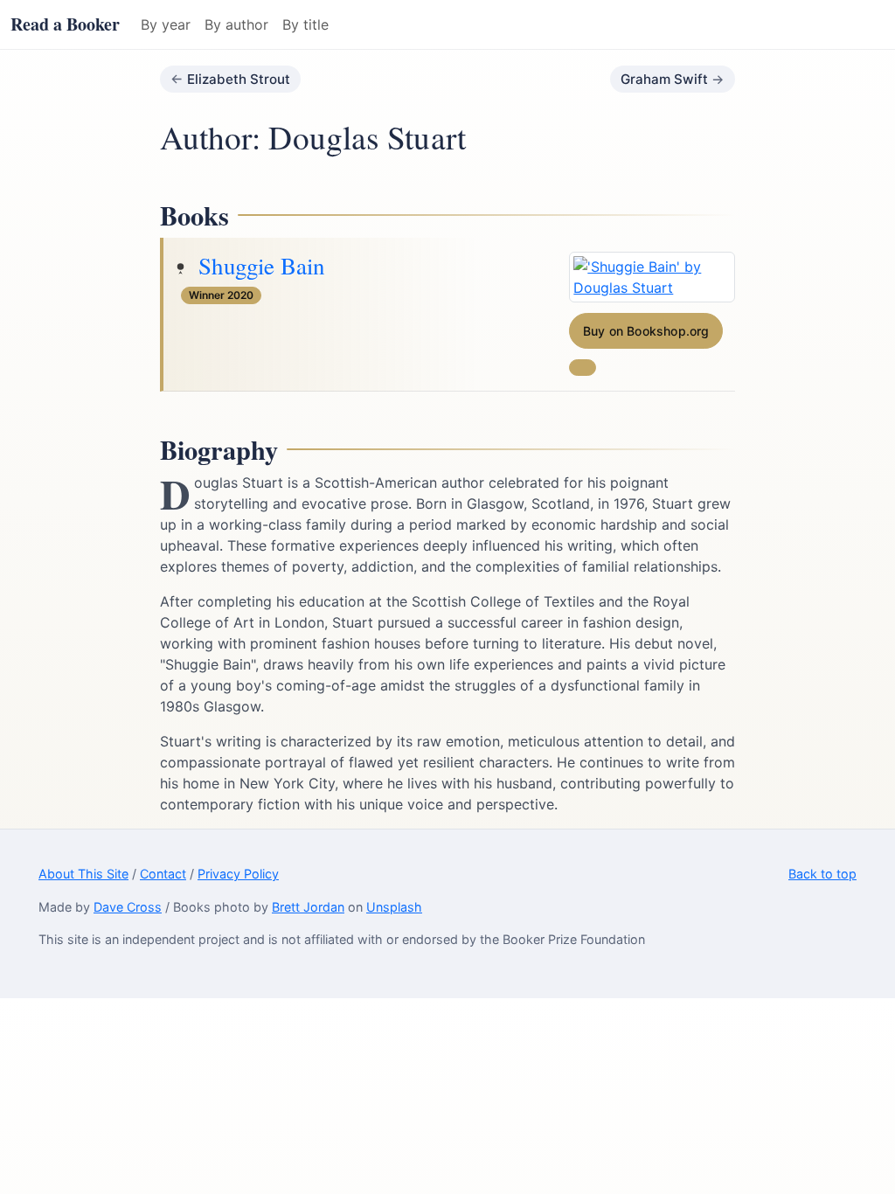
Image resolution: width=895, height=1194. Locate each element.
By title (305, 24)
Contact (163, 873)
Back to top (822, 873)
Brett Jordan (308, 906)
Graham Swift (664, 79)
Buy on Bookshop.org (646, 330)
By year (166, 24)
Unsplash (394, 906)
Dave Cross (128, 906)
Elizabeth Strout (238, 79)
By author (236, 24)
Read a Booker (65, 24)
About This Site (83, 873)
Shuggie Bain (261, 265)
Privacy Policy (238, 873)
